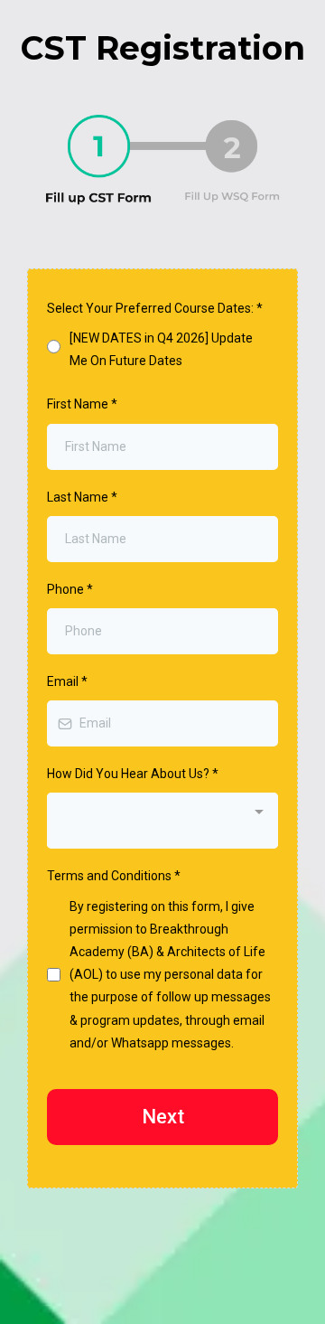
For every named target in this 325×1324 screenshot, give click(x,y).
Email (67, 681)
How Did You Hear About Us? (132, 773)
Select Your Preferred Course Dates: (155, 308)
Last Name (82, 497)
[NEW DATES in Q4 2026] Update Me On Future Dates (161, 349)
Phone (70, 589)
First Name (82, 404)
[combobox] (162, 821)
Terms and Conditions (114, 876)
